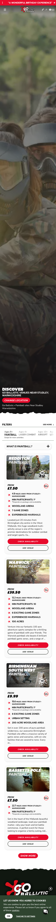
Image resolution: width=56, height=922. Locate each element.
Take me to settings (25, 916)
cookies (15, 910)
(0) (53, 9)
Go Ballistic (7, 405)
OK (8, 916)
